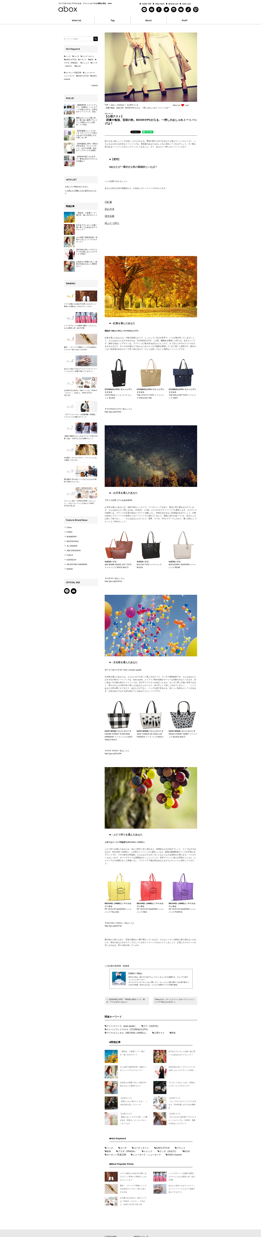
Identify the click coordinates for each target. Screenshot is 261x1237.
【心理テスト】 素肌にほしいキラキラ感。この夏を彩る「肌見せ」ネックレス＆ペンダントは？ (133, 1118)
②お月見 (109, 209)
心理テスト (159, 1033)
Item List (186, 4)
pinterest (195, 9)
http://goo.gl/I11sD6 (113, 753)
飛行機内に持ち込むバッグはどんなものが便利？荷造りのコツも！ (80, 480)
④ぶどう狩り (112, 223)
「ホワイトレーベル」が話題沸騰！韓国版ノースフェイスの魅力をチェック (80, 416)
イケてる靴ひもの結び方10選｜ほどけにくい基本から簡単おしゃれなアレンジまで (80, 305)
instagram (173, 9)
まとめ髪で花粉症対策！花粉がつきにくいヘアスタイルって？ (86, 239)
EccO (78, 66)
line (144, 9)
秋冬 (173, 1033)
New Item (159, 4)
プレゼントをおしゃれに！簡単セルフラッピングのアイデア (182, 1084)
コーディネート (88, 56)
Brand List (173, 4)
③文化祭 (109, 216)
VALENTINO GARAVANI (77, 564)
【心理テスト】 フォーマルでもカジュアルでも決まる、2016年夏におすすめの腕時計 (182, 1103)
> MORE (94, 85)
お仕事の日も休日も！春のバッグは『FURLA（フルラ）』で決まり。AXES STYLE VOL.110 (80, 392)
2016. (106, 113)
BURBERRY (72, 537)
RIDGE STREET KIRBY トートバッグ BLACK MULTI (183, 734)
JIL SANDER (72, 546)
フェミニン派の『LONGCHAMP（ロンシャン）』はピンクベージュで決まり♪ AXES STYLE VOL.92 (80, 503)
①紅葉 (108, 202)
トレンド (85, 63)
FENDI (69, 532)
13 (112, 113)
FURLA (70, 555)
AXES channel (174, 1155)
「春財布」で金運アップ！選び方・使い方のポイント (86, 214)
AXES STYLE (71, 60)
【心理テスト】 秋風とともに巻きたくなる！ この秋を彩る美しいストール (133, 1101)
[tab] (135, 132)
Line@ (67, 591)
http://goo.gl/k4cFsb (113, 926)
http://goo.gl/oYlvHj (113, 412)
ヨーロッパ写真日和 (73, 73)
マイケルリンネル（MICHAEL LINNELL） (127, 1033)
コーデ (76, 56)
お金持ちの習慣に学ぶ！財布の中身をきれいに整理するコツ (86, 264)
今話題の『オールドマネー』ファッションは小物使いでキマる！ (80, 459)
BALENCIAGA (73, 541)
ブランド (83, 60)
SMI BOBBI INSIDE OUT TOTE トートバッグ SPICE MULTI (118, 564)
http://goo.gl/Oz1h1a (113, 581)
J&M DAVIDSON (74, 550)
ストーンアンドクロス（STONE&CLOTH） (128, 1029)
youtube (181, 9)
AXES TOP (146, 4)
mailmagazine (151, 9)
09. (110, 113)
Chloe (69, 527)
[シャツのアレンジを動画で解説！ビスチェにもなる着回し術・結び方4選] (81, 317)
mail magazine (73, 591)
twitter (166, 9)
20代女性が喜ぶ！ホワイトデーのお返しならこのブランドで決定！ (86, 252)
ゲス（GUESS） (151, 1026)
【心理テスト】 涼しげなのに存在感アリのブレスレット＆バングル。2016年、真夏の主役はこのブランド (182, 1118)
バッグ (68, 56)
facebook (159, 9)
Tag (112, 20)
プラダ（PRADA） (71, 63)
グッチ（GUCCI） (168, 1151)
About (148, 20)
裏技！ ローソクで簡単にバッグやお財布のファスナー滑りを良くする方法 (80, 348)
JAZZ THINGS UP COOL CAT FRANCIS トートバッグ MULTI (150, 734)
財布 (91, 60)
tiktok (188, 9)
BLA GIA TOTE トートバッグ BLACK (149, 564)
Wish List (76, 20)
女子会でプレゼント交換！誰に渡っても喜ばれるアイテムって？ (86, 227)
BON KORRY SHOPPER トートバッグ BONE (182, 564)
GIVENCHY (71, 560)
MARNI (70, 569)
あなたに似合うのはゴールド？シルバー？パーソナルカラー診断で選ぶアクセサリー (80, 370)
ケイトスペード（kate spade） (122, 1026)
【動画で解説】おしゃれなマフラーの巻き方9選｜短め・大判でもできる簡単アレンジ (80, 437)
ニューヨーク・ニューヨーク (147, 1155)
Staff (184, 20)
